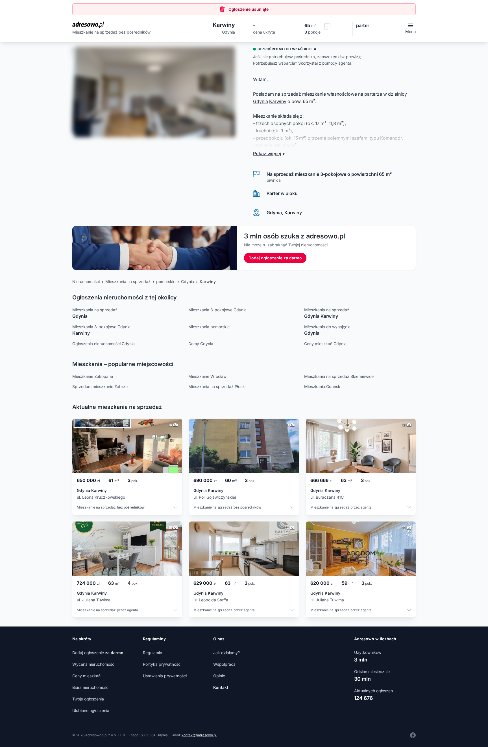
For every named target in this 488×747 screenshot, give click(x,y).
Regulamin (152, 652)
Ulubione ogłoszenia (90, 710)
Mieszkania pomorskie (209, 326)
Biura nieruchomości (90, 687)
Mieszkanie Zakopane (92, 376)
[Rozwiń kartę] (175, 508)
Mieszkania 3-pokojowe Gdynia (217, 309)
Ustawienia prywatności (165, 675)
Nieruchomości (86, 281)
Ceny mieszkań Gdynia (325, 343)
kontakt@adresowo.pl (199, 735)
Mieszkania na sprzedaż (128, 281)
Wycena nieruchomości (93, 664)
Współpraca (224, 664)
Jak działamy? (226, 652)
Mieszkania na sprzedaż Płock (216, 386)
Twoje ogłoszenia (88, 698)
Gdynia (260, 101)
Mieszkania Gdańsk (322, 386)
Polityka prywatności (162, 664)
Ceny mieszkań (86, 675)
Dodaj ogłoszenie (97, 652)
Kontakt (220, 687)
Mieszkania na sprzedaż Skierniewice (339, 376)
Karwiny (277, 101)
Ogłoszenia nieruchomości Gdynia (103, 343)
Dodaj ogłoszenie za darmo (275, 257)
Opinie (219, 675)
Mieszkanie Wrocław (207, 376)
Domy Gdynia (200, 343)
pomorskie (165, 281)
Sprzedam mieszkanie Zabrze (100, 386)
